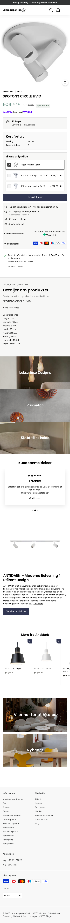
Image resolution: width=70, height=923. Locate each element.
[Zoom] (65, 83)
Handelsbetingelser (12, 815)
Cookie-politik (9, 819)
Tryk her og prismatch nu (44, 207)
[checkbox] (35, 165)
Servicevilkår (8, 827)
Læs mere (38, 603)
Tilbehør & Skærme (44, 815)
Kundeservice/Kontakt (13, 799)
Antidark (8, 91)
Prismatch (7, 807)
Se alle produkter (16, 611)
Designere (40, 807)
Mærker (38, 811)
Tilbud (38, 799)
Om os (6, 811)
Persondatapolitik (11, 823)
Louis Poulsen (41, 819)
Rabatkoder (8, 835)
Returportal (8, 840)
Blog (37, 823)
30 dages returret (17, 219)
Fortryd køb (8, 843)
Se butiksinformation (16, 266)
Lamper (38, 803)
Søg (4, 803)
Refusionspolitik (10, 831)
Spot (20, 91)
